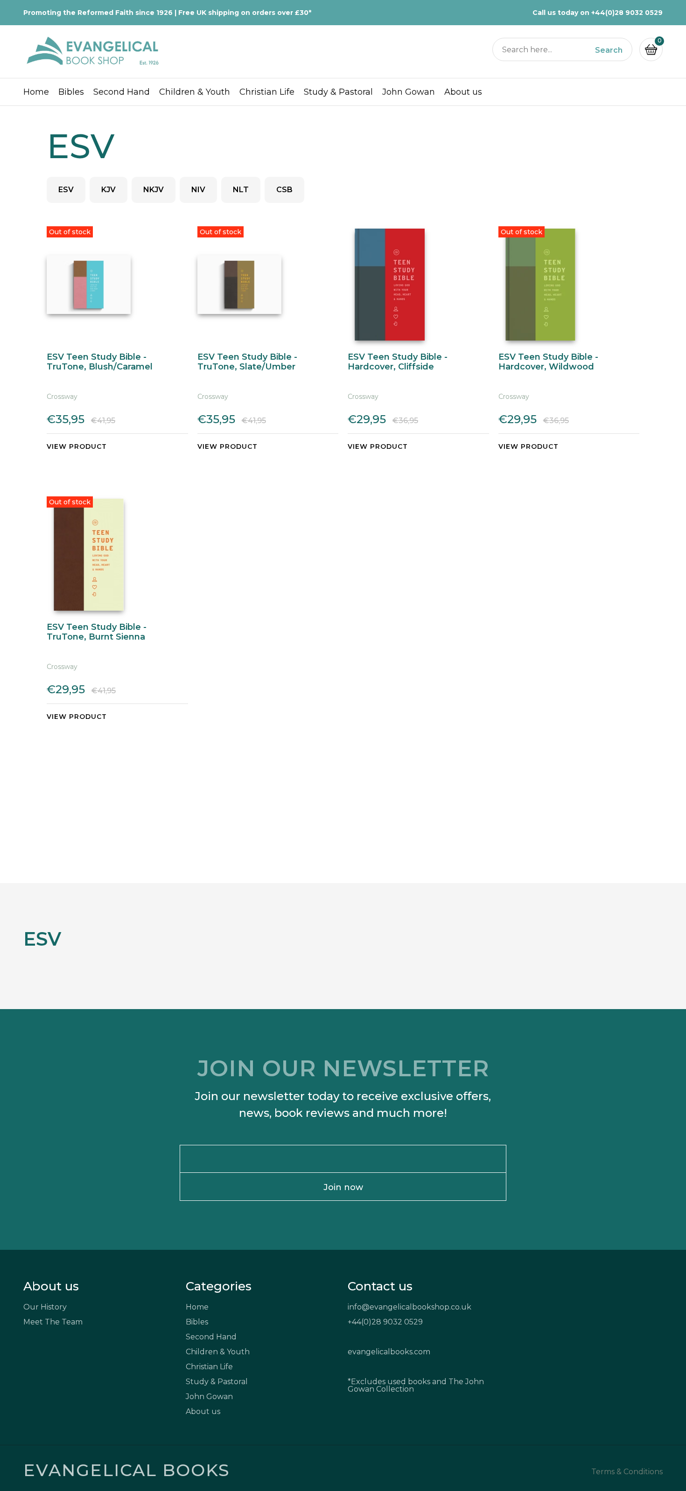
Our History (45, 1307)
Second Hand (121, 92)
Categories (219, 1286)
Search (609, 50)
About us (463, 92)
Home (36, 92)
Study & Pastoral (338, 92)
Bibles (71, 92)
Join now (343, 1187)
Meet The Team (53, 1321)
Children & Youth (194, 92)
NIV (198, 189)
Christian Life (266, 92)
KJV (108, 189)
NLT (241, 189)
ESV (66, 189)
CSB (284, 189)
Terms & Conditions (627, 1472)
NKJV (153, 189)
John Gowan (408, 92)
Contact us (380, 1286)
